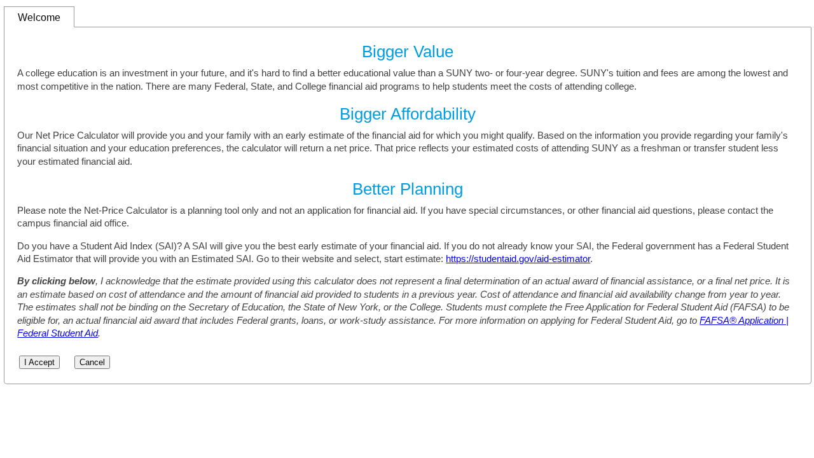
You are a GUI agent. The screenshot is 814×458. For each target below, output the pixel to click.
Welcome (39, 17)
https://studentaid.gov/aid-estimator (518, 259)
